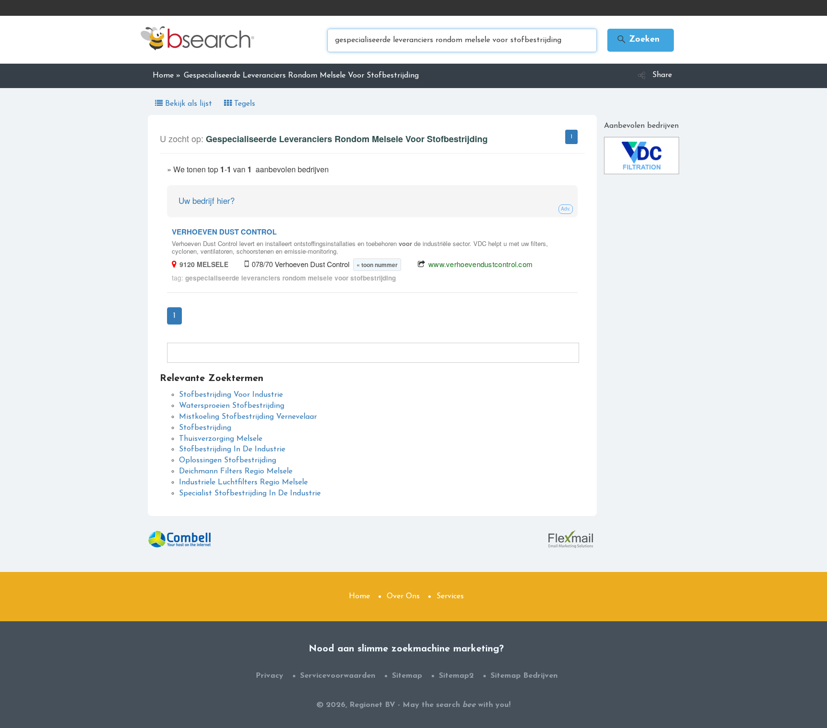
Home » (166, 75)
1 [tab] (571, 137)
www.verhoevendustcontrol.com (480, 264)
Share (662, 75)
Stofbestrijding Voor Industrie (231, 395)
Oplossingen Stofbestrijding (227, 460)
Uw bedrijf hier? (207, 200)
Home (359, 596)
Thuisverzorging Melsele (220, 439)
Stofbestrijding (205, 428)
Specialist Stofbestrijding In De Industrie (250, 493)
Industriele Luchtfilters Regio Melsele (243, 482)
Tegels (243, 104)
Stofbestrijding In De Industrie (232, 449)
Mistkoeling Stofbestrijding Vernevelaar (248, 417)
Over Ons (403, 596)
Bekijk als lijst (188, 104)
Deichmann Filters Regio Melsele (235, 471)
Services (450, 596)
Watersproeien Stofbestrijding (231, 406)
